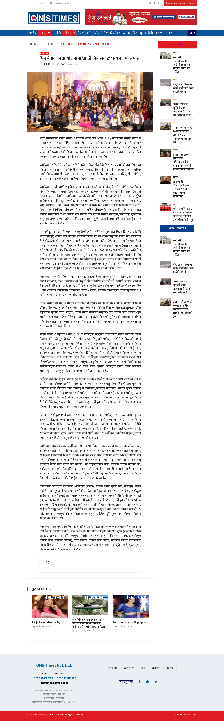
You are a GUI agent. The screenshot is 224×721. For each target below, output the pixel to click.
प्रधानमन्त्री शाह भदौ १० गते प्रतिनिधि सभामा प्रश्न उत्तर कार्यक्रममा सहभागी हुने (182, 135)
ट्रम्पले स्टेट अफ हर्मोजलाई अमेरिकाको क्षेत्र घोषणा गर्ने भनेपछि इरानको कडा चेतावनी (183, 162)
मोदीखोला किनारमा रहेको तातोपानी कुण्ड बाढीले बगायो (183, 88)
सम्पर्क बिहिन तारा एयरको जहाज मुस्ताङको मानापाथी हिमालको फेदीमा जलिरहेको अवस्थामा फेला (88, 623)
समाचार (50, 44)
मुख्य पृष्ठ (36, 44)
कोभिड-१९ (43, 3)
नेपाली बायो (55, 597)
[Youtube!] (147, 681)
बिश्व (51, 3)
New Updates (177, 228)
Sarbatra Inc (190, 715)
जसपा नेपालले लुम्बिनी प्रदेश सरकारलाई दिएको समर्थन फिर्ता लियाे (182, 110)
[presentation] (143, 589)
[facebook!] (139, 681)
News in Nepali (94, 597)
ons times (73, 64)
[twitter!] (156, 681)
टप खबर (34, 3)
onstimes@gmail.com (54, 683)
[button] (192, 33)
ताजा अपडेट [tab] (178, 44)
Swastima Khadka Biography (129, 622)
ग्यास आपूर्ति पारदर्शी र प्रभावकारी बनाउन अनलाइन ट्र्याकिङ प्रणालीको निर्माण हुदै (183, 214)
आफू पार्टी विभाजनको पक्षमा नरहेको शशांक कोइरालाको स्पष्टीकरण (181, 189)
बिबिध (67, 3)
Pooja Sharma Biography (46, 622)
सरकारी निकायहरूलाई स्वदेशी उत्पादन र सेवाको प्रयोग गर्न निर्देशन (181, 64)
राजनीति (59, 3)
